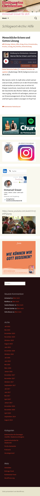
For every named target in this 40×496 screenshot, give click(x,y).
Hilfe (17, 44)
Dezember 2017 (9, 375)
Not (14, 46)
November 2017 (9, 378)
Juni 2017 (7, 392)
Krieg (21, 44)
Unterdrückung (27, 46)
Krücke (4, 46)
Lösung (10, 46)
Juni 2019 (7, 347)
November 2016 (9, 410)
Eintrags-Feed (9, 471)
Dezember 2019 (9, 333)
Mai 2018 (7, 365)
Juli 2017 (7, 389)
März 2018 (7, 368)
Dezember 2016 (9, 406)
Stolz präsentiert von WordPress (13, 491)
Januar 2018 (8, 371)
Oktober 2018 (9, 354)
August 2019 (8, 344)
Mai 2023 (7, 330)
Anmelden (7, 468)
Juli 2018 (7, 358)
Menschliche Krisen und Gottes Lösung (16, 39)
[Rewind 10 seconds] (12, 62)
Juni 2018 (7, 361)
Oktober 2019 (9, 340)
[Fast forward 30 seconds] (21, 62)
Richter (18, 46)
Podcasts (7, 450)
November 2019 (9, 337)
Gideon (13, 44)
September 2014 (10, 417)
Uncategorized (9, 453)
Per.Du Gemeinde (10, 446)
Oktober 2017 (9, 382)
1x (16, 62)
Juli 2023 (7, 326)
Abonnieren (26, 66)
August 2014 (8, 420)
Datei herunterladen (10, 69)
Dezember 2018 (9, 351)
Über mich (16, 298)
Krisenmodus (32, 44)
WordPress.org (9, 478)
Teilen (34, 66)
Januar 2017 (8, 403)
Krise (26, 44)
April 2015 (7, 413)
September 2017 (10, 385)
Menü (4, 18)
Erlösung (7, 44)
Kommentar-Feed (10, 475)
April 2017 (7, 399)
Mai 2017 (7, 396)
